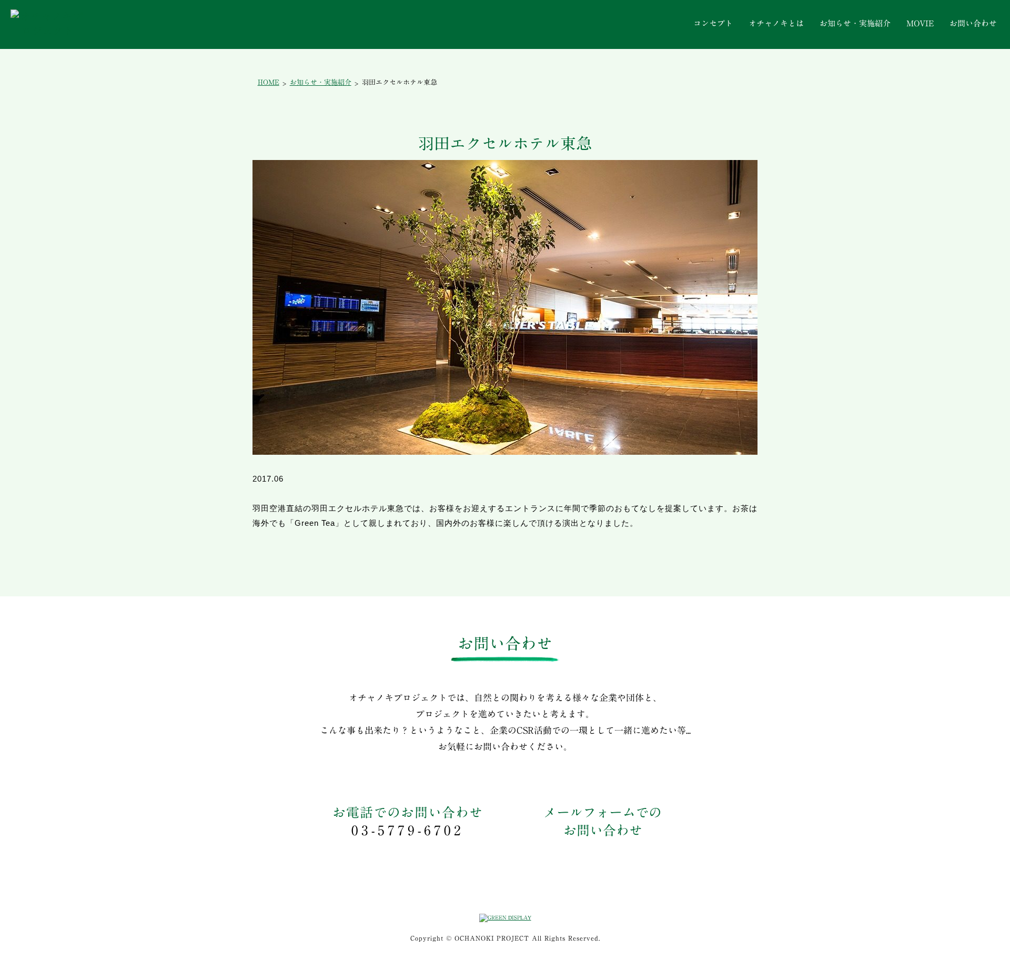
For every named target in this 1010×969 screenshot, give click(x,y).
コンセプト (713, 23)
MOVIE (920, 23)
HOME (268, 82)
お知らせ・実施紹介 (855, 23)
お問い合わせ (973, 23)
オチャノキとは (776, 23)
